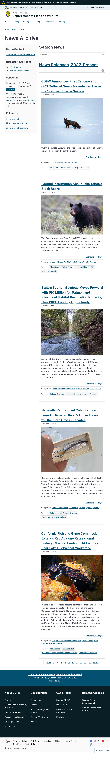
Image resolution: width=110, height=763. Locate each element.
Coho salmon (55, 513)
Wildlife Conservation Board (92, 709)
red (56, 168)
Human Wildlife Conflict (67, 262)
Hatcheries (73, 508)
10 (85, 662)
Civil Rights (35, 741)
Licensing (36, 22)
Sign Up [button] (11, 89)
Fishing (16, 22)
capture (78, 168)
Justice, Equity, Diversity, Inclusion (16, 706)
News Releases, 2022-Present (68, 64)
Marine (84, 641)
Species (66, 162)
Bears (54, 262)
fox (51, 168)
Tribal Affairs (11, 726)
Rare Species (57, 162)
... (81, 662)
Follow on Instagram (18, 128)
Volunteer (35, 722)
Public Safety (83, 262)
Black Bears (55, 267)
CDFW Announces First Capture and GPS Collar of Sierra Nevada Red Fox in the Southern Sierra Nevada (71, 86)
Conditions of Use (52, 741)
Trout (92, 389)
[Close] (107, 3)
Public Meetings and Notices (40, 711)
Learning (61, 22)
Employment (36, 700)
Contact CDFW (63, 700)
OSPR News (15, 67)
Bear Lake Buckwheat (88, 653)
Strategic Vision (12, 722)
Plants (90, 641)
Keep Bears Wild (49, 271)
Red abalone (55, 649)
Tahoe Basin (67, 267)
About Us (94, 7)
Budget (8, 700)
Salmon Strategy (57, 394)
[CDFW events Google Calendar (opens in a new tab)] (87, 7)
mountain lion (68, 649)
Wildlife (74, 162)
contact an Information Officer (20, 100)
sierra (62, 168)
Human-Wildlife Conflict (84, 267)
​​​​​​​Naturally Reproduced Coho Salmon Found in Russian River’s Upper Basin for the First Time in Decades (69, 415)
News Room (61, 705)
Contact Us (30, 744)
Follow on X (14, 119)
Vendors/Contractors (40, 717)
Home (7, 22)
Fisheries (60, 641)
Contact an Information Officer (20, 54)
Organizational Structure (16, 717)
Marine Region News (19, 70)
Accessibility (21, 741)
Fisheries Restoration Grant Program (81, 394)
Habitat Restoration (66, 389)
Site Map (17, 744)
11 (90, 662)
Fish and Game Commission (93, 701)
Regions (60, 717)
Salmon (79, 389)
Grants (55, 389)
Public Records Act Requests (65, 711)
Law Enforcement (13, 712)
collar (86, 168)
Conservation (49, 22)
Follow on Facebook (17, 123)
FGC (53, 641)
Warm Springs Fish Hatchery (54, 517)
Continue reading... (94, 157)
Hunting (26, 22)
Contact (102, 7)
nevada (70, 168)
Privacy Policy (69, 741)
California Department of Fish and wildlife (59, 653)
